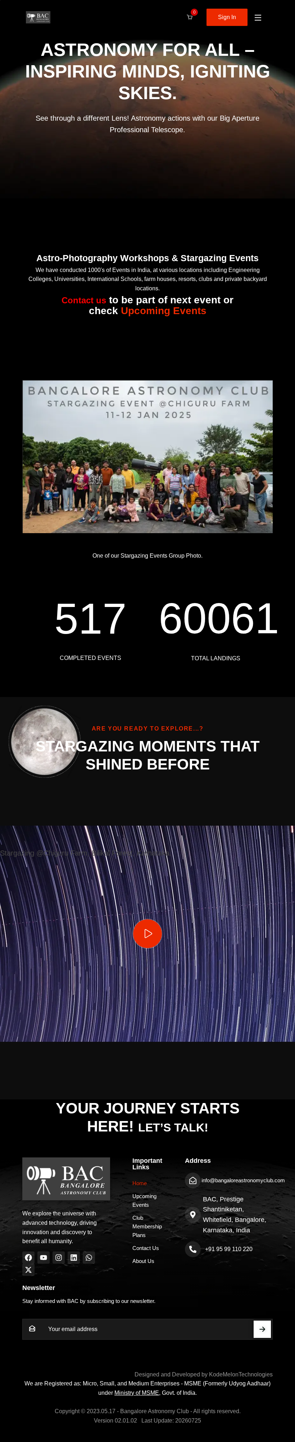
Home (139, 1183)
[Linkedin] (74, 1257)
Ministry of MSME (136, 1393)
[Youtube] (43, 1257)
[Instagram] (59, 1257)
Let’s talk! (173, 1127)
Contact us (84, 300)
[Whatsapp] (89, 1257)
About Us (143, 1261)
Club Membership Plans (147, 1226)
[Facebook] (28, 1257)
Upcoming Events (163, 310)
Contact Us (145, 1248)
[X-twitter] (28, 1270)
